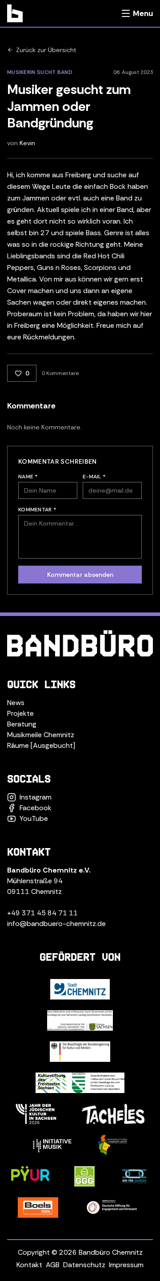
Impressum (126, 1264)
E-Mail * (94, 476)
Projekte (20, 713)
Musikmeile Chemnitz (40, 734)
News (15, 702)
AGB (53, 1264)
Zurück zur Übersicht (46, 50)
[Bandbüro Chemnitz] (15, 13)
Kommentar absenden (80, 575)
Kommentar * (37, 509)
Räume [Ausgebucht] (41, 745)
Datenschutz (84, 1264)
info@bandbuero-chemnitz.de (56, 923)
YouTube (34, 818)
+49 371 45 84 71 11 (42, 913)
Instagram (36, 797)
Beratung (21, 724)
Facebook (36, 807)
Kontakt (29, 1264)
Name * (28, 476)
